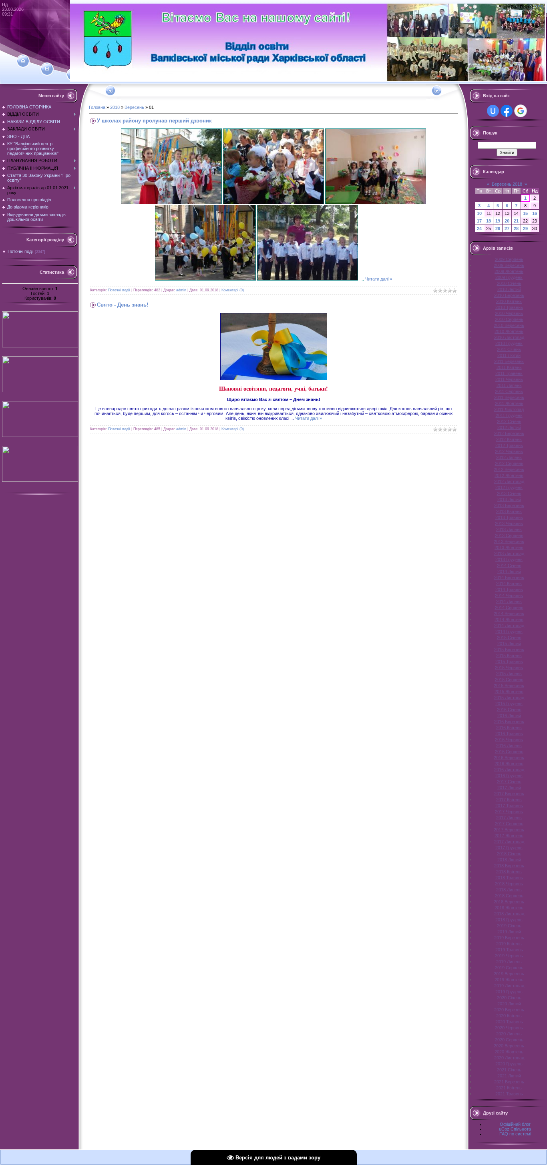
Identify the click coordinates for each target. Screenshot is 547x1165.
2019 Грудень (509, 991)
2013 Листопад (509, 553)
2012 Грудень (509, 487)
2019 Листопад (509, 985)
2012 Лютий (509, 427)
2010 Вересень (509, 325)
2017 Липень (509, 817)
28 (516, 228)
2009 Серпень (509, 259)
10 (479, 213)
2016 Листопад (509, 769)
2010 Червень (509, 313)
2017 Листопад (509, 841)
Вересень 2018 (507, 184)
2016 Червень (509, 739)
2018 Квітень (509, 871)
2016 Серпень (509, 751)
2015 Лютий (509, 643)
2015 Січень (509, 637)
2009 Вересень (509, 265)
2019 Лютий (509, 931)
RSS (538, 6)
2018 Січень (509, 853)
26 (497, 228)
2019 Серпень (509, 967)
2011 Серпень (509, 391)
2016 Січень (509, 709)
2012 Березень (509, 433)
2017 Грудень (509, 847)
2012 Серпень (509, 463)
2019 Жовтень (509, 979)
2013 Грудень (509, 559)
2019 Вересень (509, 973)
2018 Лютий (509, 859)
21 (516, 221)
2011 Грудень (509, 415)
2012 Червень (509, 451)
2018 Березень (509, 865)
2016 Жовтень (509, 763)
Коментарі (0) (232, 290)
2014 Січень (509, 565)
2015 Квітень (509, 655)
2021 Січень (509, 1069)
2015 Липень (509, 673)
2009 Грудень (509, 277)
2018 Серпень (509, 895)
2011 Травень (509, 373)
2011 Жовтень (509, 403)
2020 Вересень (509, 1045)
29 (525, 228)
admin (181, 290)
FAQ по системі (515, 1133)
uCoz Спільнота (515, 1129)
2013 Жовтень (509, 547)
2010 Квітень (509, 301)
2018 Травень (509, 877)
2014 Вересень (509, 613)
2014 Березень (509, 577)
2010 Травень (509, 307)
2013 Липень (509, 529)
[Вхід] (73, 74)
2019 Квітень (509, 943)
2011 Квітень (509, 367)
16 (534, 213)
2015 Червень (509, 667)
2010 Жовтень (509, 331)
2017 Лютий (509, 787)
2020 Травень (509, 1021)
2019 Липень (509, 961)
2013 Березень (509, 505)
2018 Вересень (509, 901)
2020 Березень (509, 1009)
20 (507, 221)
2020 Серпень (509, 1039)
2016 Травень (509, 733)
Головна (97, 107)
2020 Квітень (509, 1015)
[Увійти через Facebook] (507, 111)
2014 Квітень (509, 583)
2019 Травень (509, 949)
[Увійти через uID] (493, 111)
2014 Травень (509, 589)
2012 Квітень (509, 439)
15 (525, 213)
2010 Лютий (509, 289)
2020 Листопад (509, 1057)
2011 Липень (509, 385)
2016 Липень (509, 745)
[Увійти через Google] (520, 110)
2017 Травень (509, 805)
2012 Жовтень (509, 475)
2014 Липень (509, 601)
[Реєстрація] (47, 68)
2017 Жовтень (509, 835)
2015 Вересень (509, 685)
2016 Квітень (509, 727)
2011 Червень (509, 379)
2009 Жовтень (509, 271)
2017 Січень (509, 781)
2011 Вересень (509, 397)
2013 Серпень (509, 535)
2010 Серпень (509, 319)
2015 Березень (509, 649)
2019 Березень (509, 937)
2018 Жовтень (509, 907)
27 (507, 228)
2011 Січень (509, 349)
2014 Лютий (509, 571)
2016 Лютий (509, 715)
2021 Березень (509, 1081)
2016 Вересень (509, 757)
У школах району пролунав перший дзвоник (154, 121)
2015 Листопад (509, 697)
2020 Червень (509, 1027)
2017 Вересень (509, 829)
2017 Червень (509, 811)
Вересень (134, 107)
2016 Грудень (509, 775)
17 (479, 221)
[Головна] (23, 60)
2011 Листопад (509, 409)
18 (488, 221)
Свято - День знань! (122, 305)
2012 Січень (509, 421)
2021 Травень (509, 1093)
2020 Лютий (509, 1003)
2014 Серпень (509, 607)
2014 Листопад (509, 625)
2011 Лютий (509, 355)
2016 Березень (509, 721)
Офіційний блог (515, 1124)
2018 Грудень (509, 919)
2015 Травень (509, 661)
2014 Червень (509, 595)
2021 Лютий (509, 1075)
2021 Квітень (509, 1087)
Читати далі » (378, 279)
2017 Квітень (509, 799)
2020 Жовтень (509, 1051)
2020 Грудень (509, 1063)
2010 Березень (509, 295)
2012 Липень (509, 457)
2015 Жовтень (509, 691)
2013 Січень (509, 493)
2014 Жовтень (509, 619)
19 (497, 221)
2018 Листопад (509, 913)
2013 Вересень (509, 541)
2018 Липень (509, 889)
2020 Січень (509, 997)
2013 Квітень (509, 511)
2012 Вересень (509, 469)
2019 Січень (509, 925)
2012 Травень (509, 445)
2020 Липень (509, 1033)
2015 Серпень (509, 679)
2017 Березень (509, 793)
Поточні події (21, 251)
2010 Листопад (509, 337)
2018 (115, 107)
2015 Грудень (509, 703)
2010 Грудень (509, 343)
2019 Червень (509, 955)
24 (479, 228)
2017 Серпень (509, 823)
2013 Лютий (509, 499)
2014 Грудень (509, 631)
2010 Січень (509, 283)
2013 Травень (509, 517)
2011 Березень (509, 361)
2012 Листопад (509, 481)
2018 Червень (509, 883)
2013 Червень (509, 523)
